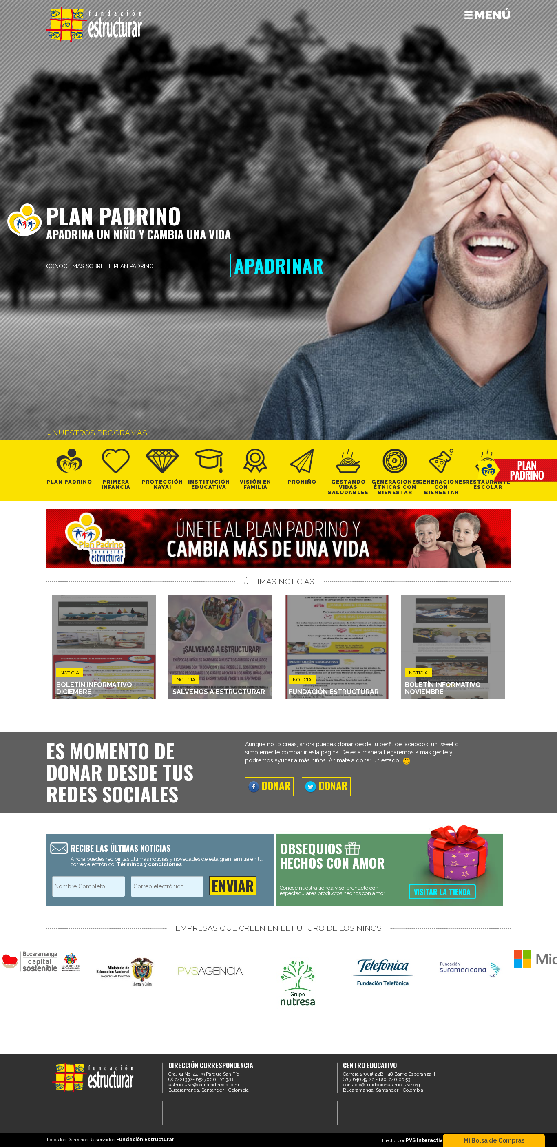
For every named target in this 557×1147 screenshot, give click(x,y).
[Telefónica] (383, 971)
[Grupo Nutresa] (297, 980)
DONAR (274, 785)
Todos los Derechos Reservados (110, 1140)
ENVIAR (233, 885)
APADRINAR (278, 265)
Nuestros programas (98, 432)
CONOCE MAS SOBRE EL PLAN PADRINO (100, 266)
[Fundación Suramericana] (469, 968)
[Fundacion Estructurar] (94, 24)
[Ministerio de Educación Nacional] (126, 971)
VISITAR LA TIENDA (442, 891)
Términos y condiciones (149, 864)
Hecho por (418, 1140)
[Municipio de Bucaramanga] (41, 961)
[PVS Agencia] (212, 970)
